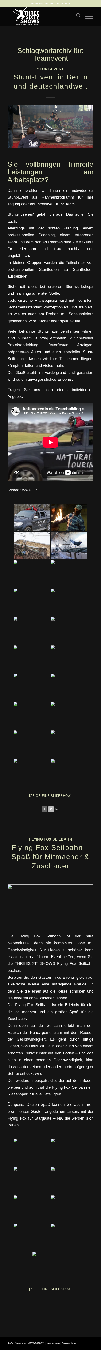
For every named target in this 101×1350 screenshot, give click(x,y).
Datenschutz (69, 1343)
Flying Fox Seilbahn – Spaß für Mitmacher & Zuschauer (51, 857)
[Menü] (87, 16)
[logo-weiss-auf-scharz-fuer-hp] (42, 16)
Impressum (53, 1343)
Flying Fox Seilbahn (50, 839)
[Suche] (76, 16)
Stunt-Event (50, 69)
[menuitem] (76, 16)
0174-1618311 (62, 3)
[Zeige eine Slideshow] (50, 795)
